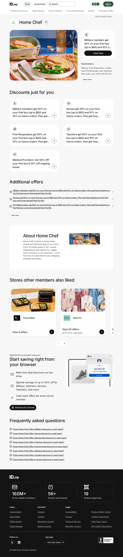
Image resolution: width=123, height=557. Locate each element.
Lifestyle (91, 11)
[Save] (51, 292)
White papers (16, 521)
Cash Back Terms (99, 521)
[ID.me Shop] (15, 4)
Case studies (15, 512)
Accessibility (71, 512)
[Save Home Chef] (46, 22)
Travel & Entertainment (75, 11)
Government (39, 4)
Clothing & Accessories (19, 11)
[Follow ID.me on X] (12, 542)
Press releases (16, 526)
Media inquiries (44, 526)
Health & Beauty (38, 11)
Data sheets (15, 516)
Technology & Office (106, 11)
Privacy (68, 516)
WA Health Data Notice (101, 526)
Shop (27, 4)
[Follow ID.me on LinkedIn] (19, 542)
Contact (40, 516)
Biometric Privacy (73, 526)
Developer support (45, 521)
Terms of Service (73, 521)
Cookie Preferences (100, 516)
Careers (41, 512)
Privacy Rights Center (101, 512)
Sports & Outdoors (56, 11)
